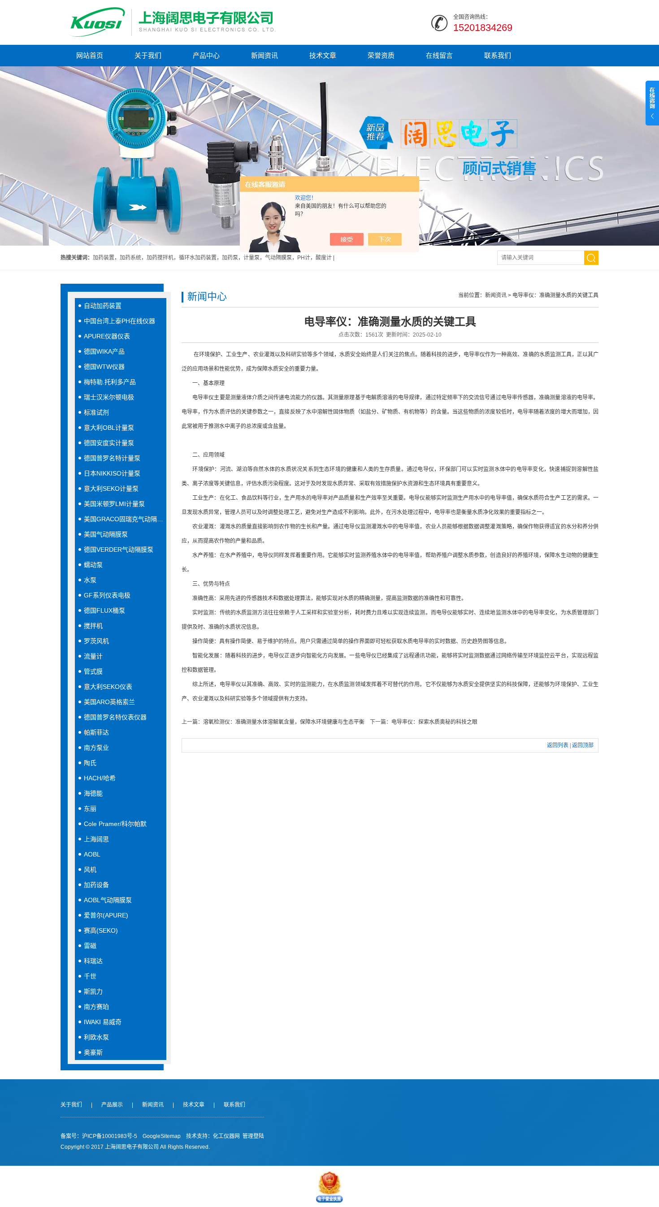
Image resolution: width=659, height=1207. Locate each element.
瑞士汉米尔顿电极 (109, 397)
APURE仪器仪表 (107, 336)
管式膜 (93, 671)
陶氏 (90, 762)
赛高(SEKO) (101, 930)
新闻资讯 (264, 55)
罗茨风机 (96, 641)
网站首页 (89, 55)
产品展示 (112, 1105)
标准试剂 (96, 412)
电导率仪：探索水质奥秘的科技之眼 (434, 722)
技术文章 (322, 55)
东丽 (90, 808)
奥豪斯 (93, 1052)
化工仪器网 (226, 1136)
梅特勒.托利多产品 (110, 381)
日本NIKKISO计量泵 (112, 473)
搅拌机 (93, 625)
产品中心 (206, 55)
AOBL (92, 854)
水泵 (90, 580)
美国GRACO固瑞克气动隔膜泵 (125, 519)
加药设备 (96, 884)
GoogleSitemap (162, 1136)
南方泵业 (96, 747)
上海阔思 (96, 839)
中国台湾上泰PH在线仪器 (119, 320)
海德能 (93, 793)
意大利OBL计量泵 (109, 427)
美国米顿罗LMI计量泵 (114, 503)
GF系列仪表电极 (107, 595)
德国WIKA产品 (104, 351)
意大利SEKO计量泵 (111, 488)
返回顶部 (583, 745)
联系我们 (497, 55)
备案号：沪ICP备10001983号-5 (99, 1136)
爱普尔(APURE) (106, 915)
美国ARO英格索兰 (109, 701)
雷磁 (90, 945)
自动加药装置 (102, 305)
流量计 (93, 656)
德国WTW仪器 (104, 366)
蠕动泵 (93, 564)
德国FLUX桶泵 (104, 610)
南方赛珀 (96, 1006)
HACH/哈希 (100, 778)
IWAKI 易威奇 (102, 1021)
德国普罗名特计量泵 (112, 458)
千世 (90, 976)
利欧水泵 (96, 1037)
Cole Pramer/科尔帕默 (115, 823)
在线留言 (439, 55)
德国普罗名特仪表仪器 (115, 717)
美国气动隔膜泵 (106, 534)
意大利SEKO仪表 (108, 686)
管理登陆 (253, 1136)
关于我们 (147, 55)
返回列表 (557, 745)
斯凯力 (93, 991)
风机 (90, 869)
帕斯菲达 (96, 732)
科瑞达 (93, 961)
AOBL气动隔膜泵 (108, 900)
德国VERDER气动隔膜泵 (118, 549)
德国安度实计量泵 (109, 442)
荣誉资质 (381, 55)
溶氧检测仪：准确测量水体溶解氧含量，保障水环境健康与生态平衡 (283, 722)
